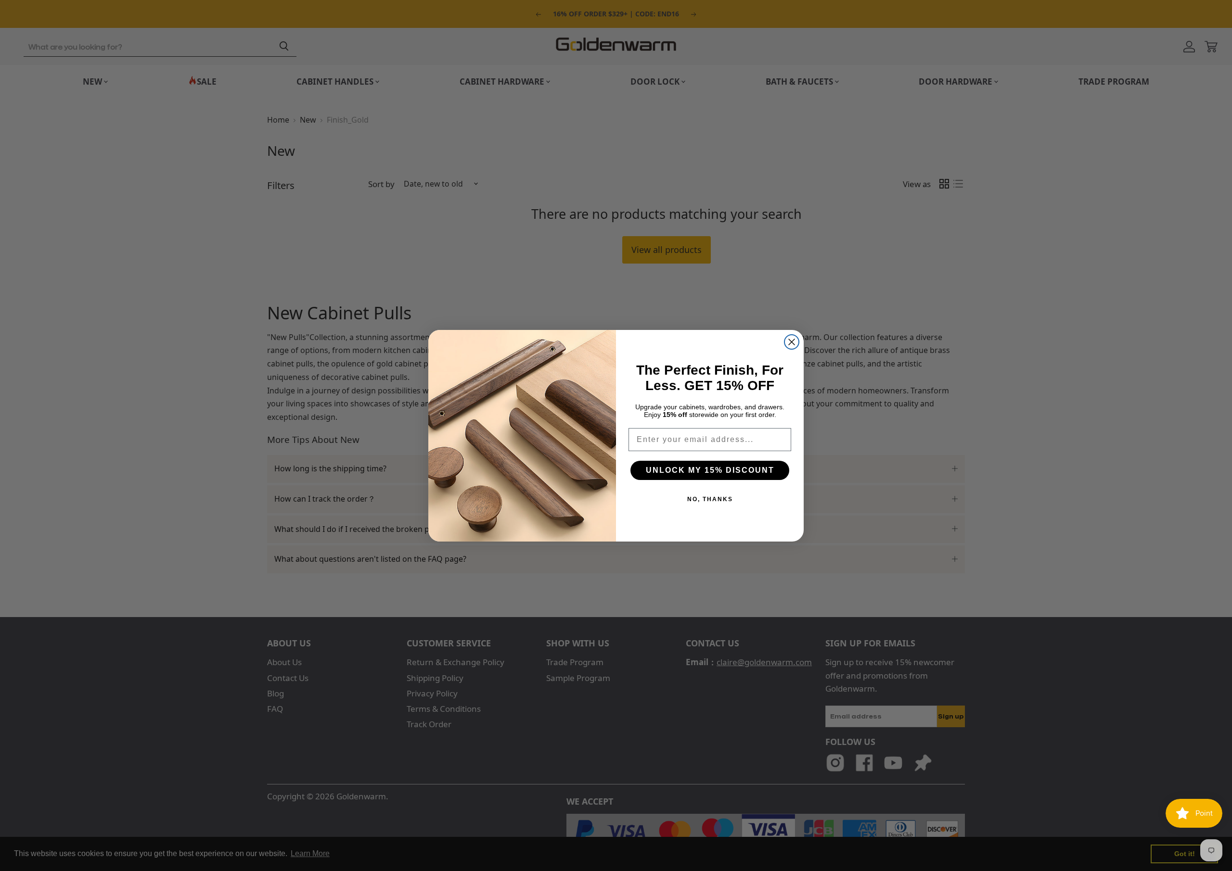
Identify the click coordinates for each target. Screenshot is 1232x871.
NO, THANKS (710, 499)
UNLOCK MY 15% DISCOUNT (710, 470)
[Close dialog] (791, 342)
